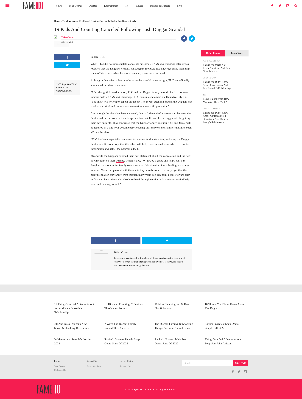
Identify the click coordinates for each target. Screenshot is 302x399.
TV (127, 5)
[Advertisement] (141, 212)
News (59, 5)
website (120, 160)
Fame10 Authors (94, 366)
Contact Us (92, 361)
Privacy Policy (126, 361)
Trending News (69, 21)
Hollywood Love (61, 370)
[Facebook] (184, 39)
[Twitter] (192, 39)
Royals (139, 5)
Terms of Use (125, 366)
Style (179, 5)
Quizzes (93, 5)
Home (57, 21)
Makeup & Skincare (160, 5)
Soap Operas (75, 5)
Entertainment (111, 5)
